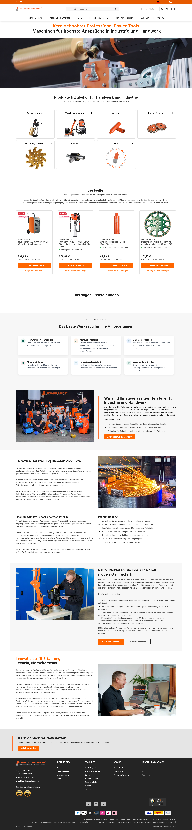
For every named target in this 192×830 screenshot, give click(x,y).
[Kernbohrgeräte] (35, 124)
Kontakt (59, 778)
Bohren (87, 775)
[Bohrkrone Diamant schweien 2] (137, 482)
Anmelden (20, 2)
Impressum (167, 827)
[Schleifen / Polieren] (35, 154)
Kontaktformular (34, 787)
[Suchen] (116, 9)
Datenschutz (157, 827)
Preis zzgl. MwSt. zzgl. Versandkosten (29, 259)
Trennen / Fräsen (91, 778)
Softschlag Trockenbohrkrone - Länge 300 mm (114, 243)
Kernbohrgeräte (91, 768)
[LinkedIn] (103, 804)
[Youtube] (88, 804)
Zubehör (88, 786)
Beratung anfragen (137, 642)
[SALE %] (116, 154)
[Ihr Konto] (161, 9)
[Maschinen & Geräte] (75, 124)
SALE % (88, 789)
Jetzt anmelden (28, 748)
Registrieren (32, 2)
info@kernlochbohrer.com (27, 781)
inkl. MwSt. (147, 9)
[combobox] (90, 9)
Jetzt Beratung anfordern (119, 437)
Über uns (60, 768)
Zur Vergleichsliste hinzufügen (34, 271)
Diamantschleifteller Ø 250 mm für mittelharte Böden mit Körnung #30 (156, 243)
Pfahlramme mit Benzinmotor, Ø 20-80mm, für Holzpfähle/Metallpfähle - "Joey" (75, 244)
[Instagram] (96, 804)
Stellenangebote (63, 771)
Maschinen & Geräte (92, 771)
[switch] (160, 804)
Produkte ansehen (110, 642)
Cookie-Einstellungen (121, 775)
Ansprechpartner (63, 775)
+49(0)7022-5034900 (25, 777)
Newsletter (146, 775)
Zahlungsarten (119, 771)
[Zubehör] (75, 154)
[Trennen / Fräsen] (157, 124)
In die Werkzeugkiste (35, 265)
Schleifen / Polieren (92, 782)
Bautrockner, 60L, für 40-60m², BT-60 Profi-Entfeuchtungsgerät (33, 243)
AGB (174, 827)
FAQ (143, 771)
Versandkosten (119, 768)
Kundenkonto (147, 768)
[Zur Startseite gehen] (29, 9)
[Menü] (164, 799)
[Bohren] (116, 124)
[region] (96, 243)
